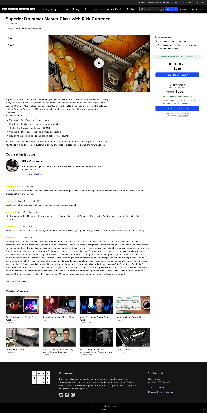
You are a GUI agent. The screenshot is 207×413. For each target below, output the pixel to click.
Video (64, 9)
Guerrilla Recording (15, 349)
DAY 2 (11, 45)
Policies (103, 409)
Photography (48, 9)
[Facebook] (67, 394)
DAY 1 (11, 38)
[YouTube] (61, 394)
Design (76, 9)
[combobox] (152, 9)
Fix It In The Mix (123, 349)
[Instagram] (73, 394)
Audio (130, 9)
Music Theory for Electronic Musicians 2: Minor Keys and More (96, 350)
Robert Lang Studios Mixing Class (58, 317)
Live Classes (197, 9)
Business (97, 9)
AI (86, 9)
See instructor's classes (33, 174)
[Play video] (99, 63)
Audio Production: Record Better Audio (95, 318)
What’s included (182, 116)
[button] (201, 407)
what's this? (189, 56)
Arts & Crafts (114, 9)
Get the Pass (171, 9)
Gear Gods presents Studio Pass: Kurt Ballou (21, 318)
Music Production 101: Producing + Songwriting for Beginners (59, 350)
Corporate (184, 9)
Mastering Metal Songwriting (129, 317)
